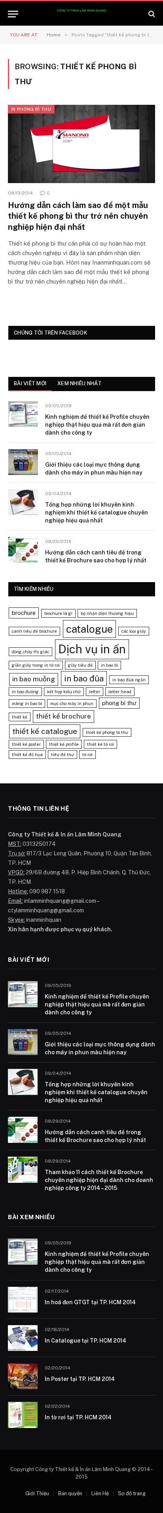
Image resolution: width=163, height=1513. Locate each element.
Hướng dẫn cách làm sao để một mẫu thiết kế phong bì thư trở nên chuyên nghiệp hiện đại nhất (78, 215)
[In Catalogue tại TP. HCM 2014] (23, 1338)
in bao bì (109, 665)
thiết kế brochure (63, 716)
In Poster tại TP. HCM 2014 (80, 1379)
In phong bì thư (31, 109)
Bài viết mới (30, 383)
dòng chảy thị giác (30, 651)
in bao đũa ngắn (129, 679)
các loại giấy (133, 631)
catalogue (89, 629)
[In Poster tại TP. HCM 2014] (23, 1376)
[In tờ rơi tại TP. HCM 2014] (23, 1415)
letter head (119, 691)
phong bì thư (119, 703)
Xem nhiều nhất (79, 383)
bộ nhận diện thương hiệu (107, 613)
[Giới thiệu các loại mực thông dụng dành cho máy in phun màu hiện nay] (23, 462)
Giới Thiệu (37, 1493)
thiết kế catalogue (44, 731)
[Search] (151, 14)
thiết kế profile (64, 744)
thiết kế (19, 717)
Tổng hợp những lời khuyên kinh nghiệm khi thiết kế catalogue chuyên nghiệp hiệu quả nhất (96, 512)
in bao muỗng (33, 679)
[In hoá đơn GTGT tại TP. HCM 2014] (23, 1300)
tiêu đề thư (62, 754)
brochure (24, 612)
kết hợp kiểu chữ (64, 691)
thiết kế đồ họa (27, 754)
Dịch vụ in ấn (92, 649)
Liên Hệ (100, 1493)
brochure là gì (58, 613)
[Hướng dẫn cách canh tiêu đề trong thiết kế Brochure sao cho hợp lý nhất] (23, 550)
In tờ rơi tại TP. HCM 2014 (78, 1417)
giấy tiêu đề (80, 665)
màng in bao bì (27, 703)
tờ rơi (87, 754)
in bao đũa (84, 678)
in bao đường (25, 691)
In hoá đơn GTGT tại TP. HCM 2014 (90, 1302)
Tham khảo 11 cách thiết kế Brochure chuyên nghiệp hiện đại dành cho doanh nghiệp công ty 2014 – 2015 (99, 1180)
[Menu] (13, 14)
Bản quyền (70, 1493)
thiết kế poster (26, 744)
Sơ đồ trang (132, 1493)
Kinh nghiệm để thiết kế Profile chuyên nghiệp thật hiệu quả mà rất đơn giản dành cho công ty (97, 425)
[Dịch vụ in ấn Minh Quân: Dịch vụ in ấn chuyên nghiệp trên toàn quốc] (81, 14)
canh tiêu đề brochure (34, 631)
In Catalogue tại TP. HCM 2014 (85, 1340)
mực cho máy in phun (71, 703)
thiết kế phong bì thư (107, 732)
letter (94, 691)
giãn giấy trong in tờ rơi (36, 665)
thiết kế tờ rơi (100, 744)
